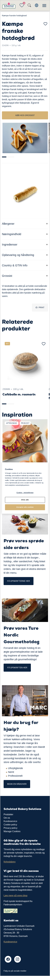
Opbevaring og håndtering (18, 254)
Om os (7, 818)
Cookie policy (10, 824)
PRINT (41, 307)
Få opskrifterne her (18, 581)
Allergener (8, 223)
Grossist (7, 275)
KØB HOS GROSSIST (25, 115)
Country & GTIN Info (14, 265)
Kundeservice (10, 821)
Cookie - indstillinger (25, 493)
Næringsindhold (11, 234)
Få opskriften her (17, 667)
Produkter (8, 814)
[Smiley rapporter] (11, 911)
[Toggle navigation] (44, 5)
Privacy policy (10, 828)
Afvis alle (25, 500)
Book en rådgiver (17, 784)
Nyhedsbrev (10, 862)
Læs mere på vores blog (15, 895)
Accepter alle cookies (25, 507)
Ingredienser (9, 244)
